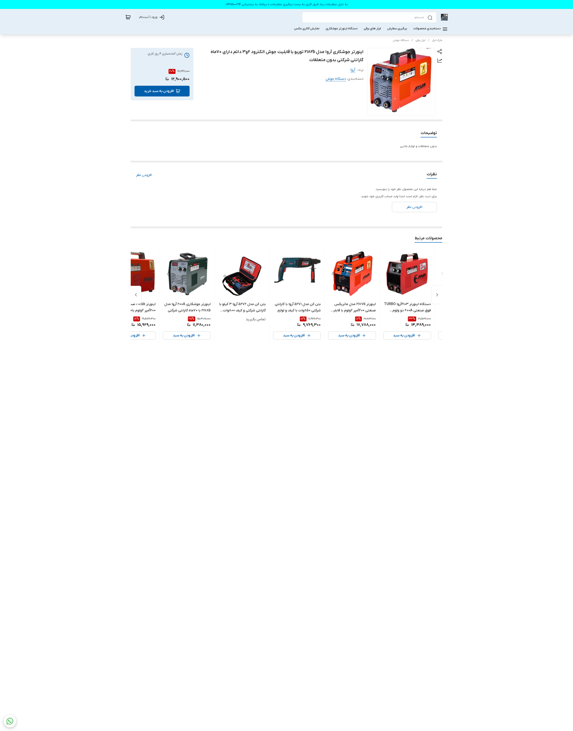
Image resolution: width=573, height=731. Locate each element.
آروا (352, 70)
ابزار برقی (420, 40)
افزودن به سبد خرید (159, 91)
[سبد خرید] (128, 17)
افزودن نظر (144, 175)
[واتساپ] (10, 721)
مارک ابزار (437, 40)
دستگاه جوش (401, 40)
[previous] (437, 295)
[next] (135, 295)
